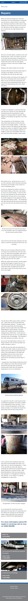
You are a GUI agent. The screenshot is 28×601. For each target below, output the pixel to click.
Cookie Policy (14, 586)
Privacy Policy (14, 588)
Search (13, 2)
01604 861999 (23, 2)
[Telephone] (21, 8)
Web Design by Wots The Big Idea (14, 598)
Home (2, 2)
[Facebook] (14, 592)
